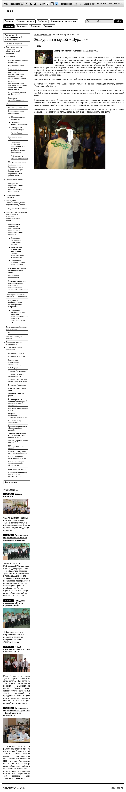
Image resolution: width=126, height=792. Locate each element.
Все (17, 490)
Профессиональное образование (16, 112)
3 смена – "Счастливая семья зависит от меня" (17, 381)
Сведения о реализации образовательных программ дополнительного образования (18, 148)
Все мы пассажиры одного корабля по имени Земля (16, 464)
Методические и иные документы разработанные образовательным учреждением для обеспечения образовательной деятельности (17, 169)
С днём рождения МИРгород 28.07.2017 (17, 457)
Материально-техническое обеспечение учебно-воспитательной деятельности (17, 252)
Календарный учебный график (17, 129)
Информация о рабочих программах (19, 123)
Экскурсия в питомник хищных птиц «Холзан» (17, 452)
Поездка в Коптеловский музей (18, 409)
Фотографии (11, 482)
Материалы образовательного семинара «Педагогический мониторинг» (15, 187)
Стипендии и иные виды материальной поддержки (16, 296)
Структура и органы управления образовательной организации (14, 50)
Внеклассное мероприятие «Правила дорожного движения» (15, 537)
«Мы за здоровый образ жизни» (18, 442)
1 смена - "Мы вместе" (17, 371)
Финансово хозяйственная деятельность (16, 328)
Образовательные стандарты (13, 196)
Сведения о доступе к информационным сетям (17, 270)
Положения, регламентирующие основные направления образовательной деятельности (17, 85)
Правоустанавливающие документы (18, 61)
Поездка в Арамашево (17, 385)
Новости (9, 26)
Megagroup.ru (116, 788)
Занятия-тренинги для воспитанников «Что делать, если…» (17, 435)
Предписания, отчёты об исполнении (17, 94)
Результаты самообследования (16, 99)
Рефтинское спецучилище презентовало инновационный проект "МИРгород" (17, 364)
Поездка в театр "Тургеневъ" (14, 422)
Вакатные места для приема (14, 338)
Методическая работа (15, 180)
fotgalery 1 (49, 26)
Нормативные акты (16, 66)
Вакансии (35, 26)
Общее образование (16, 108)
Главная (9, 21)
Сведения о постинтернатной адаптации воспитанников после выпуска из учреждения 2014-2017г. (19, 316)
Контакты (22, 26)
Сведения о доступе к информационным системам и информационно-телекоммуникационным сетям (18, 286)
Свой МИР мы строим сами (17, 389)
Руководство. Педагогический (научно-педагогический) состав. (16, 203)
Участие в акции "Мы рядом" (16, 395)
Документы (10, 56)
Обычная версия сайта (110, 4)
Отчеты (11, 333)
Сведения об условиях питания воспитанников (18, 262)
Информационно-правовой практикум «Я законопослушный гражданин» (17, 402)
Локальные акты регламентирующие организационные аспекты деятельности (17, 75)
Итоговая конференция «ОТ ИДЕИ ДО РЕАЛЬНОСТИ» (17, 474)
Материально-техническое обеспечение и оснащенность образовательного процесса (16, 216)
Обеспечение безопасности (13, 277)
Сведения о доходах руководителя (14, 343)
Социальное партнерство (64, 21)
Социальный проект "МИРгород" (14, 348)
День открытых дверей (17, 469)
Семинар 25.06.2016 (16, 357)
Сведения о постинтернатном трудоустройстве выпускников (15, 304)
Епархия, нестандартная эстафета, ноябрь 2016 (17, 415)
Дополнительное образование (15, 138)
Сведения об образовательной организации (13, 37)
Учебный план (16, 133)
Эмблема (42, 21)
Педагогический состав (17, 209)
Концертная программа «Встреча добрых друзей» (17, 428)
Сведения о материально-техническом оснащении (16, 241)
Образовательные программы (18, 118)
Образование (11, 104)
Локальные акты (14, 69)
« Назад (37, 46)
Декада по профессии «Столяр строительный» (14, 603)
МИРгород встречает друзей (16, 447)
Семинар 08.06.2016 (16, 353)
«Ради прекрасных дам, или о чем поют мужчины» (16, 649)
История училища (25, 21)
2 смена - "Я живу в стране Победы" (16, 375)
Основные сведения (14, 44)
